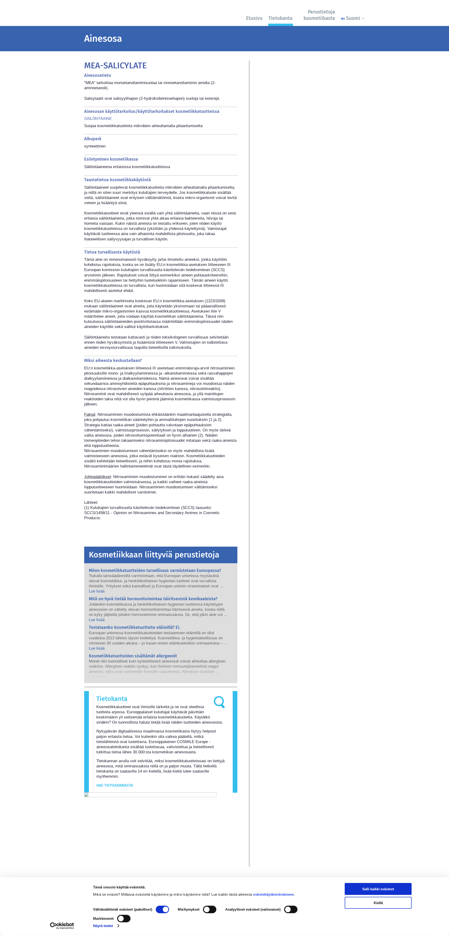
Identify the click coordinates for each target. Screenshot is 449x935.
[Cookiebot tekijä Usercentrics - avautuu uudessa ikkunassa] (62, 925)
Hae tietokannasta (114, 785)
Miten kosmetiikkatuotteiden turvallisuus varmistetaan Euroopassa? (155, 570)
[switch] (209, 909)
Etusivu (254, 18)
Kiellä (378, 903)
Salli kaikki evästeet (378, 889)
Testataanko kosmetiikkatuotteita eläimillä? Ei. (134, 627)
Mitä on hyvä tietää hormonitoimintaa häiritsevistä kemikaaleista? (153, 598)
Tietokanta (280, 18)
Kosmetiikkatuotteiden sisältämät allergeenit (133, 656)
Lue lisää (97, 591)
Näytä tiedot (103, 926)
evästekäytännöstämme (273, 894)
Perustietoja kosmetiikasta (319, 15)
